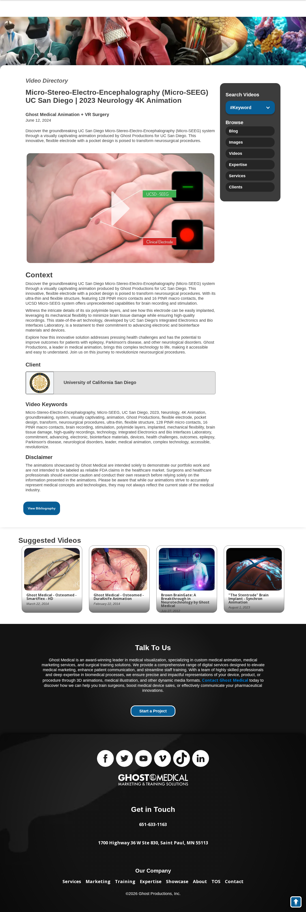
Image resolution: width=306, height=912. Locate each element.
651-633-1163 (153, 824)
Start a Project (153, 711)
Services (71, 881)
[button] (250, 107)
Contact (234, 881)
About (200, 881)
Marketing (98, 881)
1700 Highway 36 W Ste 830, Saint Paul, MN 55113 (153, 843)
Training (125, 881)
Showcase (177, 881)
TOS (215, 881)
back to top (298, 903)
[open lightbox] (120, 208)
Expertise (151, 881)
